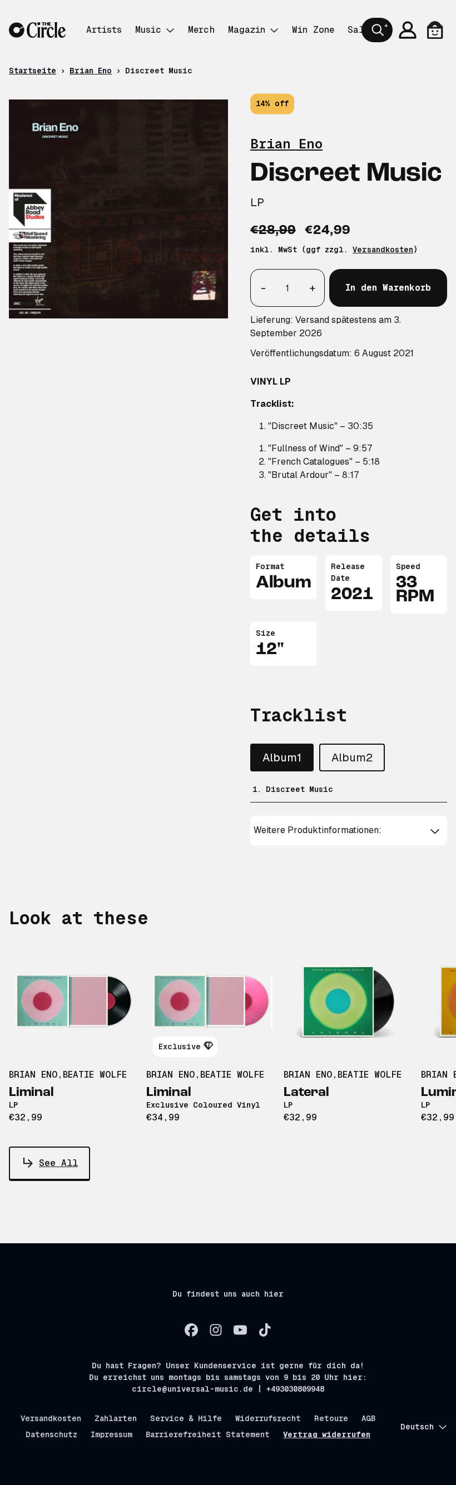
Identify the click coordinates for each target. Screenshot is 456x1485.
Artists (104, 29)
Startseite (32, 70)
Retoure (331, 1418)
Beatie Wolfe (95, 1074)
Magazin (246, 29)
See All (58, 1163)
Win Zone (313, 29)
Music (148, 29)
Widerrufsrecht (268, 1418)
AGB (368, 1418)
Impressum (111, 1434)
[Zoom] (118, 208)
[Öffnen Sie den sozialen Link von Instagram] (216, 1330)
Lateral (306, 1092)
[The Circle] (37, 30)
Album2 (352, 757)
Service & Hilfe (186, 1418)
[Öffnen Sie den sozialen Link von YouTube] (240, 1330)
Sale (358, 29)
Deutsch (417, 1426)
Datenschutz (51, 1434)
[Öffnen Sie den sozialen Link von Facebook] (191, 1330)
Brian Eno (91, 70)
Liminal (31, 1092)
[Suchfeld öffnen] (377, 30)
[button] (348, 830)
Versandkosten (383, 249)
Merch (201, 29)
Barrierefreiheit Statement (208, 1434)
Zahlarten (116, 1418)
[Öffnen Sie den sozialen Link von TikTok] (264, 1330)
